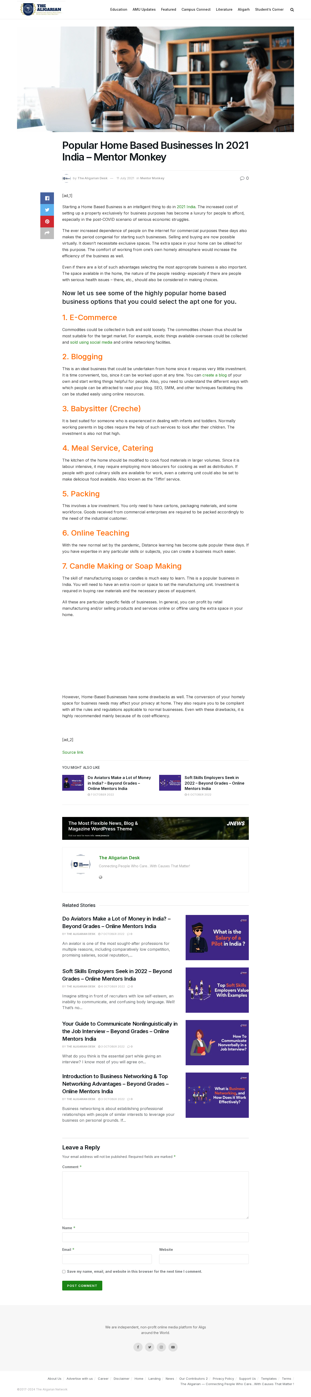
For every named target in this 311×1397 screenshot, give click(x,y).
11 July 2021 (125, 178)
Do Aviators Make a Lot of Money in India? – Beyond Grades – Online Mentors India (119, 783)
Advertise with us (80, 1378)
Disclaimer (122, 1378)
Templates (269, 1378)
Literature (224, 9)
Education (118, 9)
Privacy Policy (223, 1378)
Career (103, 1378)
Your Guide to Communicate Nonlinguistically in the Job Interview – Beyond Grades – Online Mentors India (120, 1031)
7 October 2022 (102, 794)
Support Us (247, 1378)
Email (68, 1249)
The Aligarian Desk (93, 178)
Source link (72, 752)
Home (139, 1378)
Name (69, 1228)
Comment (72, 1166)
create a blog (214, 375)
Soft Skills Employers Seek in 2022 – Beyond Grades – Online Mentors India (214, 783)
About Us (54, 1378)
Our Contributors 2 (193, 1378)
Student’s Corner (269, 9)
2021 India (186, 206)
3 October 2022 (112, 1046)
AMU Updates (144, 9)
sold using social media (91, 342)
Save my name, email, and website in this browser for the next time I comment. (134, 1271)
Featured (168, 9)
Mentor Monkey (152, 178)
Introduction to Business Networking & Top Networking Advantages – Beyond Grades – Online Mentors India (115, 1083)
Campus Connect (196, 9)
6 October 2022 (199, 794)
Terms (286, 1378)
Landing (154, 1378)
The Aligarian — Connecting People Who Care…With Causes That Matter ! (237, 1384)
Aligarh (244, 9)
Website (166, 1249)
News (170, 1378)
